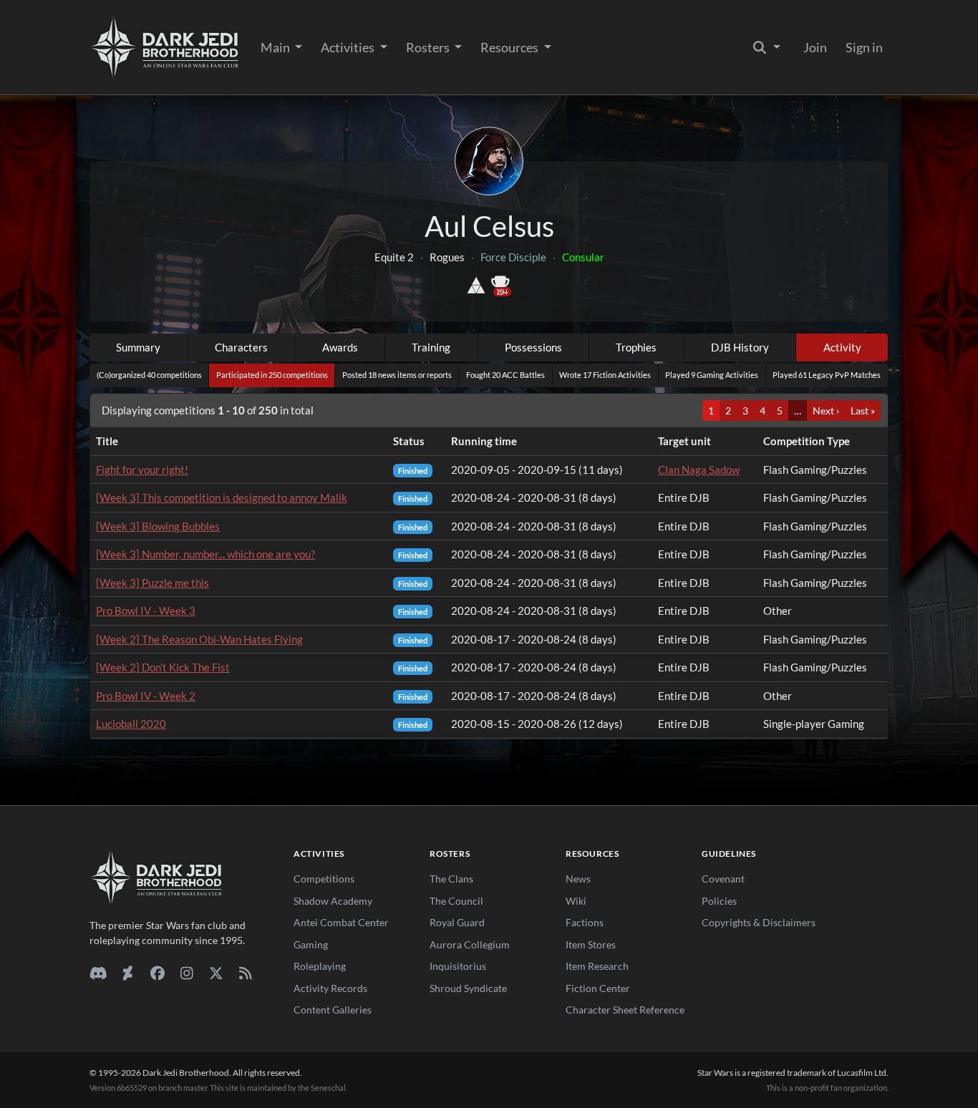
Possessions (533, 347)
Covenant (723, 879)
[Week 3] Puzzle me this (152, 582)
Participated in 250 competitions (272, 374)
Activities (349, 47)
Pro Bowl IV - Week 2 (145, 695)
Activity (842, 347)
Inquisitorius (458, 966)
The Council (456, 901)
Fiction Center (598, 988)
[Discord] (98, 972)
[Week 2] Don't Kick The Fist (163, 667)
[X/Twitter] (216, 972)
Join (815, 47)
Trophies (636, 347)
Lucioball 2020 (131, 723)
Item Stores (591, 944)
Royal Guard (457, 922)
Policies (719, 901)
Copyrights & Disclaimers (758, 922)
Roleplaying (320, 966)
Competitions (324, 879)
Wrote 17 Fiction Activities (605, 374)
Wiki (576, 901)
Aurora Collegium (470, 944)
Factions (585, 922)
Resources (510, 47)
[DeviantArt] (128, 972)
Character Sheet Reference (625, 1009)
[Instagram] (186, 972)
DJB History (740, 347)
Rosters (429, 47)
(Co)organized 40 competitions (149, 374)
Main (276, 47)
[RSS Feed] (245, 972)
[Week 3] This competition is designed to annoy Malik (221, 497)
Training (431, 347)
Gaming (311, 944)
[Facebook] (157, 972)
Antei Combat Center (341, 922)
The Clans (451, 879)
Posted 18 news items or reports (397, 374)
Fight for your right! (142, 469)
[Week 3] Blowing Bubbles (158, 526)
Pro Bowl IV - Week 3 (145, 610)
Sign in (864, 47)
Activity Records (330, 988)
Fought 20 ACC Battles (505, 374)
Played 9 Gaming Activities (711, 374)
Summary (138, 347)
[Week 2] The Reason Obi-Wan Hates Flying (199, 639)
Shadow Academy (333, 901)
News (578, 879)
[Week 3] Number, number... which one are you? (205, 554)
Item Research (597, 966)
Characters (241, 347)
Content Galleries (333, 1009)
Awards (340, 347)
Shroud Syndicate (468, 988)
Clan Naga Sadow (699, 469)
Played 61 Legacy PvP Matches (827, 374)
